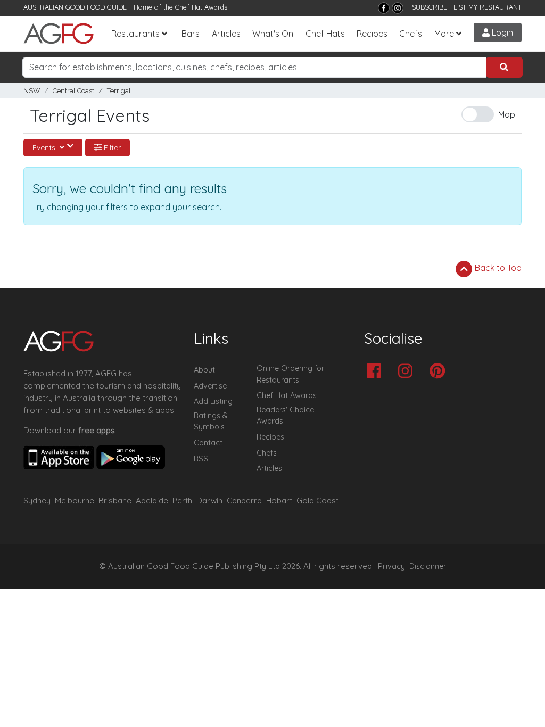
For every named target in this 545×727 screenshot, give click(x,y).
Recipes (372, 33)
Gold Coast (317, 500)
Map (506, 114)
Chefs (410, 33)
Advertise (210, 386)
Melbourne (74, 500)
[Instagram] (397, 8)
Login (501, 32)
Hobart (279, 500)
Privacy (391, 566)
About (204, 370)
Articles (226, 33)
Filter (111, 147)
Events (44, 147)
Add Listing (213, 401)
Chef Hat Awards (201, 7)
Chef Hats (325, 33)
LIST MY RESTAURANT (487, 7)
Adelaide (152, 500)
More (444, 33)
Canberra (244, 500)
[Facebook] (384, 8)
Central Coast (73, 91)
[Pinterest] (440, 372)
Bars (190, 33)
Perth (182, 500)
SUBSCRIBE (429, 7)
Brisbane (114, 500)
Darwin (209, 500)
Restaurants (135, 33)
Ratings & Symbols (211, 421)
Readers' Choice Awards (285, 415)
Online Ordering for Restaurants (290, 374)
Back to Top (497, 267)
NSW (31, 91)
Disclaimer (428, 566)
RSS (201, 459)
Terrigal (119, 91)
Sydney (37, 500)
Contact (208, 443)
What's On (272, 33)
